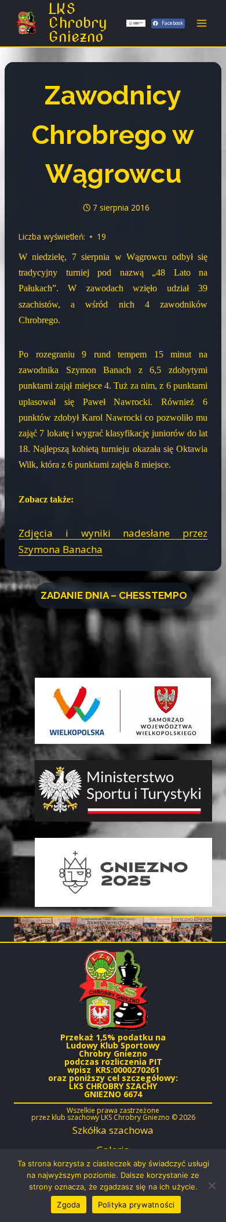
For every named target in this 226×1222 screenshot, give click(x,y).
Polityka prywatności (136, 1204)
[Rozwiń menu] (201, 23)
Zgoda (68, 1204)
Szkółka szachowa (113, 1130)
